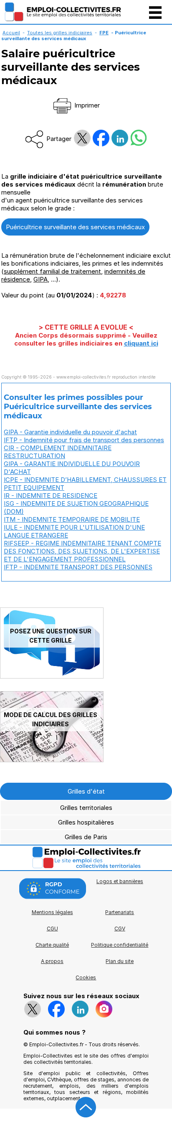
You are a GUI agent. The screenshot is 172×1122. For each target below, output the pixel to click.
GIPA (40, 279)
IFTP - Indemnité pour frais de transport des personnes (84, 440)
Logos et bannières (119, 881)
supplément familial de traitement (52, 271)
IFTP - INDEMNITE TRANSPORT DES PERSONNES (78, 567)
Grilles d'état (86, 791)
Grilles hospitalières (86, 822)
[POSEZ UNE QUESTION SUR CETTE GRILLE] (52, 676)
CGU (52, 928)
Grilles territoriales (86, 808)
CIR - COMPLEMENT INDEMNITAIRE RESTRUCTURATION (57, 452)
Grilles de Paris (86, 837)
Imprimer (86, 105)
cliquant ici (141, 343)
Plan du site (120, 961)
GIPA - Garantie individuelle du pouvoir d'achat (70, 432)
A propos (52, 961)
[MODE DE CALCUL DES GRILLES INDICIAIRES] (52, 760)
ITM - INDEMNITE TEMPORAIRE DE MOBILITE (72, 519)
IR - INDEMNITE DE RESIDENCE (50, 496)
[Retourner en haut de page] (86, 1107)
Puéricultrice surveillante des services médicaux (75, 227)
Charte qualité (52, 945)
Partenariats (119, 912)
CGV (119, 928)
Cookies (86, 977)
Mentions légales (52, 912)
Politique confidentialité (119, 945)
